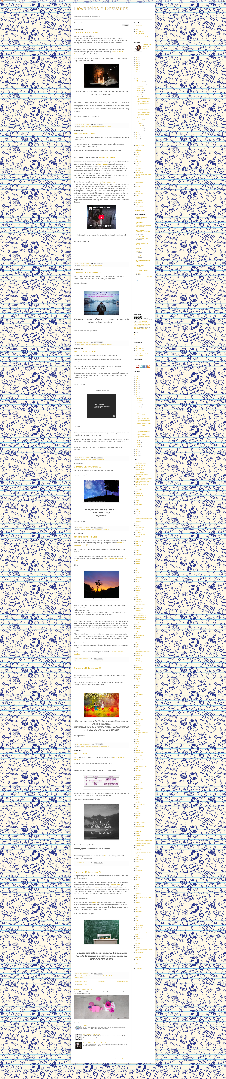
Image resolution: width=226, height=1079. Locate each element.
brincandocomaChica (141, 556)
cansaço (138, 561)
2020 (137, 69)
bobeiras (138, 548)
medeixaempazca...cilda (141, 766)
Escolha (137, 256)
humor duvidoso (139, 172)
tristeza (137, 915)
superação (138, 893)
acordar (137, 491)
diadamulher (139, 631)
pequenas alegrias (140, 822)
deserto (137, 624)
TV (136, 918)
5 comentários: (86, 457)
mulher (137, 784)
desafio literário (139, 182)
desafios (138, 621)
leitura (101, 126)
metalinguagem (139, 774)
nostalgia (138, 801)
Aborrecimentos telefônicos (142, 488)
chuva (137, 570)
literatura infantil (139, 752)
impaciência (138, 725)
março (138, 442)
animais (137, 509)
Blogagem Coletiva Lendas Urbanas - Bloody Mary (95, 1043)
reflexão (100, 265)
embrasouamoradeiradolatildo (143, 651)
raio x (137, 847)
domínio (137, 644)
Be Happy (138, 255)
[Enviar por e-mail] (95, 124)
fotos (103, 660)
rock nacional (139, 870)
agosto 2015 (140, 90)
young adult (138, 957)
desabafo (105, 975)
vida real (76, 977)
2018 (137, 74)
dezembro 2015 (141, 82)
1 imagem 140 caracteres (86, 344)
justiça (137, 741)
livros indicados (139, 200)
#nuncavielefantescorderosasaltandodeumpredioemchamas (143, 479)
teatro (137, 900)
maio (138, 413)
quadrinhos (138, 837)
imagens (98, 126)
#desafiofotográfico (140, 465)
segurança (138, 881)
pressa (137, 833)
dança (137, 595)
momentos (138, 781)
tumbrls (137, 916)
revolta (137, 866)
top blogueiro (139, 911)
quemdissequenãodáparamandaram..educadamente (144, 841)
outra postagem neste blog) (105, 182)
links (137, 748)
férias (137, 687)
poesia (137, 163)
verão (137, 936)
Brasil (137, 184)
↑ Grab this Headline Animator (143, 282)
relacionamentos (140, 859)
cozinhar (138, 585)
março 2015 (140, 125)
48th (137, 261)
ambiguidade (139, 504)
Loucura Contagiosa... (141, 242)
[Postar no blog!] (97, 124)
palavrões (138, 815)
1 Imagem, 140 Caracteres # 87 (87, 273)
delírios (137, 199)
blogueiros (138, 545)
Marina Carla (147, 44)
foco (137, 700)
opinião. (137, 808)
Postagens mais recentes (81, 981)
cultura (137, 592)
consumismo (139, 577)
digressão (138, 637)
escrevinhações (139, 193)
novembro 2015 (141, 84)
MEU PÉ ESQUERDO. (107, 157)
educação (138, 650)
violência (81, 977)
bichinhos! (138, 177)
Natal (137, 795)
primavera (138, 835)
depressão (138, 610)
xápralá (137, 956)
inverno (137, 737)
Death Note (138, 603)
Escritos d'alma (140, 265)
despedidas (138, 626)
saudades (138, 877)
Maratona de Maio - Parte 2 (85, 537)
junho (138, 411)
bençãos (138, 536)
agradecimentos (139, 495)
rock (137, 868)
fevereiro (139, 444)
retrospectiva (139, 865)
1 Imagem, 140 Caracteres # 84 (87, 872)
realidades (123, 975)
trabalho (137, 913)
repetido (137, 861)
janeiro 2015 (140, 130)
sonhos (137, 890)
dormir (137, 646)
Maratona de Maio (82, 753)
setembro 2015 (141, 88)
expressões (138, 676)
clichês (137, 574)
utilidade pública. (140, 924)
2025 (137, 59)
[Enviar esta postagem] (92, 124)
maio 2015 (139, 96)
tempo (108, 660)
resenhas (138, 863)
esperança (138, 667)
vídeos (137, 945)
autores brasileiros (140, 527)
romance (138, 872)
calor (137, 557)
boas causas (139, 547)
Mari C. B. (143, 319)
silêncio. (137, 886)
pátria (137, 819)
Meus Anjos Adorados (141, 236)
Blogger (124, 1058)
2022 (137, 65)
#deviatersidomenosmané (142, 474)
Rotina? (85, 1025)
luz (136, 761)
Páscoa (137, 817)
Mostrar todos (149, 276)
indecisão (138, 727)
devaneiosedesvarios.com (140, 328)
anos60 (137, 515)
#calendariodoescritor (141, 463)
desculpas (138, 622)
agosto (138, 407)
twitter (137, 920)
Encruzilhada (139, 218)
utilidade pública (139, 202)
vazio (127, 975)
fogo (137, 701)
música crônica (139, 788)
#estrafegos (138, 476)
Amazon (137, 204)
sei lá (137, 883)
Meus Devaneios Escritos (106, 788)
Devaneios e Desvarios (101, 9)
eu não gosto (139, 672)
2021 (137, 67)
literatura (138, 191)
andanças (138, 507)
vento (137, 934)
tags (137, 895)
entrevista (138, 653)
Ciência (137, 572)
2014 (137, 132)
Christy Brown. (102, 164)
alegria (137, 498)
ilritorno (137, 721)
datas (101, 746)
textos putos (138, 907)
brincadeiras (139, 554)
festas (137, 689)
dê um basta (138, 599)
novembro (139, 400)
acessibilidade (139, 489)
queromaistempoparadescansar (143, 843)
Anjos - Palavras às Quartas (142, 238)
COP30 (137, 581)
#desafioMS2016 (140, 467)
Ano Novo (138, 513)
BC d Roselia (139, 532)
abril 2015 (139, 123)
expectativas (139, 674)
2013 (137, 134)
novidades (138, 802)
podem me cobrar (140, 826)
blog (137, 539)
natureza (138, 797)
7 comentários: (86, 527)
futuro (137, 710)
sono (137, 892)
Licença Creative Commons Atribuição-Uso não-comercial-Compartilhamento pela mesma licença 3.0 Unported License (142, 324)
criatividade (138, 588)
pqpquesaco (139, 831)
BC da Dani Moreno (140, 534)
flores (137, 698)
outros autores (139, 179)
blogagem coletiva (84, 126)
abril (138, 440)
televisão (138, 902)
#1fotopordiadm (139, 462)
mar (136, 765)
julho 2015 (139, 92)
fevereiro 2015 (140, 128)
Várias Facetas (139, 925)
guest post (138, 714)
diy (136, 642)
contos (104, 344)
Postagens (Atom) (82, 984)
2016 (137, 78)
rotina (137, 875)
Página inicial (101, 981)
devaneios (105, 529)
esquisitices (138, 671)
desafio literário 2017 (141, 615)
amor (93, 529)
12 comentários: (87, 744)
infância (96, 265)
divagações (94, 660)
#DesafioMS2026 (140, 472)
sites (137, 888)
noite (137, 799)
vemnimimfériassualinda (141, 933)
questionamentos (116, 975)
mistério (137, 779)
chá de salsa (139, 567)
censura (137, 565)
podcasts (138, 824)
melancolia (138, 770)
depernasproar (139, 608)
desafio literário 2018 (141, 617)
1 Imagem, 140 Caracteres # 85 (87, 668)
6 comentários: (86, 263)
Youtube (137, 959)
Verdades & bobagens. (141, 217)
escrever (138, 660)
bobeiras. (138, 550)
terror (137, 905)
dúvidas (137, 648)
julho (138, 409)
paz (108, 529)
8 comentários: (86, 124)
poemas (137, 828)
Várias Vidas (139, 927)
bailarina (138, 530)
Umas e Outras (116, 885)
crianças (138, 586)
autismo (137, 525)
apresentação (139, 521)
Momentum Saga (140, 230)
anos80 (137, 517)
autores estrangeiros (140, 529)
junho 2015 (140, 94)
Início (137, 29)
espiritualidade (139, 669)
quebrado (138, 838)
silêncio (137, 884)
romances (138, 874)
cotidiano (138, 583)
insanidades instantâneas (142, 190)
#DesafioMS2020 (140, 471)
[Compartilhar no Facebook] (100, 124)
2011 (137, 138)
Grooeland (97, 887)
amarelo (137, 500)
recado (137, 851)
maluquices (138, 763)
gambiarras (138, 712)
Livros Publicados (140, 31)
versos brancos (139, 938)
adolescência (139, 493)
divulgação (94, 459)
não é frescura (139, 792)
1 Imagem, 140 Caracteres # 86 (87, 467)
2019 (137, 71)
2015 (137, 80)
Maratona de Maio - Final (84, 134)
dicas (137, 165)
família (137, 680)
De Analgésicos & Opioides (143, 260)
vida (97, 864)
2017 (137, 76)
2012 (137, 136)
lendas (137, 745)
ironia (137, 739)
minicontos (138, 168)
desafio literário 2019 (141, 619)
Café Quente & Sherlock (142, 270)
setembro (139, 404)
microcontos (108, 126)
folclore (137, 703)
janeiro (138, 446)
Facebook (138, 678)
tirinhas (137, 909)
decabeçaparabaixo (140, 604)
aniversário (138, 511)
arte (136, 523)
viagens (137, 940)
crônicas (138, 158)
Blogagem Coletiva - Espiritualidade (91, 1034)
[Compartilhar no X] (98, 124)
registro (137, 857)
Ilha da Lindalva (139, 719)
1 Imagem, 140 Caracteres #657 (83, 989)
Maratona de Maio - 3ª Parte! (86, 351)
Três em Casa (139, 222)
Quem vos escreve (140, 33)
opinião (137, 195)
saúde (137, 879)
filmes (93, 265)
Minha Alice (138, 266)
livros (104, 126)
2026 (137, 57)
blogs (90, 126)
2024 (137, 61)
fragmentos (138, 709)
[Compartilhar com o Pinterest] (102, 124)
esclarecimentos (139, 655)
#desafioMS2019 (140, 469)
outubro (139, 402)
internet (137, 734)
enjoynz (112, 1058)
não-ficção (138, 793)
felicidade (94, 126)
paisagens (138, 813)
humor (137, 716)
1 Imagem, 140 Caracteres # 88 (87, 32)
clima (137, 576)
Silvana (106, 856)
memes (137, 772)
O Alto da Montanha (140, 804)
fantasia (137, 681)
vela (137, 931)
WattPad (138, 954)
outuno (137, 811)
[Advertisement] (144, 308)
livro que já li (139, 755)
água (137, 497)
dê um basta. (139, 601)
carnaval (138, 563)
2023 (137, 63)
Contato (137, 35)
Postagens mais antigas (122, 981)
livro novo (138, 754)
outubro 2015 (140, 86)
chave (137, 568)
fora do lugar (139, 705)
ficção (137, 197)
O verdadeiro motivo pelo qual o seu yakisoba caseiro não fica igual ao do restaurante (143, 225)
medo (137, 768)
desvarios (138, 167)
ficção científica (139, 206)
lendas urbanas (139, 746)
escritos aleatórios (140, 663)
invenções (138, 736)
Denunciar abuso (139, 210)
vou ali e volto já (139, 952)
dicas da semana (140, 635)
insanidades (138, 730)
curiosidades (139, 594)
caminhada (138, 559)
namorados (138, 790)
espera (137, 665)
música (98, 459)
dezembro (139, 398)
